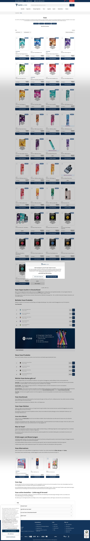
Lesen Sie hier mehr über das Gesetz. (45, 273)
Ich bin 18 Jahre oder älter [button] (52, 276)
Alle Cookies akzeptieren (10, 530)
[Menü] (88, 530)
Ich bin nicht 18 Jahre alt (38, 276)
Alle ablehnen (11, 533)
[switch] (86, 537)
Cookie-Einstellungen (10, 536)
